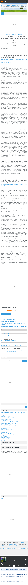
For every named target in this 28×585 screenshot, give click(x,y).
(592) (9, 422)
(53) (6, 433)
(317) (6, 427)
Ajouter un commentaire (11, 351)
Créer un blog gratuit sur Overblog (8, 545)
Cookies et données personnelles (13, 548)
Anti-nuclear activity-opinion (14, 34)
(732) (6, 419)
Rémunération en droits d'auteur (19, 547)
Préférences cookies (24, 548)
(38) (4, 436)
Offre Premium (2, 548)
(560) (6, 424)
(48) (7, 435)
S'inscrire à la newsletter (6, 313)
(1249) (7, 418)
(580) (9, 423)
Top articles (18, 545)
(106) (5, 432)
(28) (6, 437)
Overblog (22, 542)
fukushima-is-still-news (12, 544)
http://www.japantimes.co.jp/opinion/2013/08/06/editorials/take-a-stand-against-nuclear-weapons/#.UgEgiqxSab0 (14, 61)
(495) (8, 425)
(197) (5, 428)
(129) (13, 431)
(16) (5, 439)
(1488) (5, 416)
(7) (5, 440)
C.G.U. (11, 547)
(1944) (13, 412)
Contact (23, 545)
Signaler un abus (5, 547)
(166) (6, 429)
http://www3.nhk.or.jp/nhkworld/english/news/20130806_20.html (14, 185)
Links (2, 498)
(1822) (12, 414)
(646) (5, 420)
